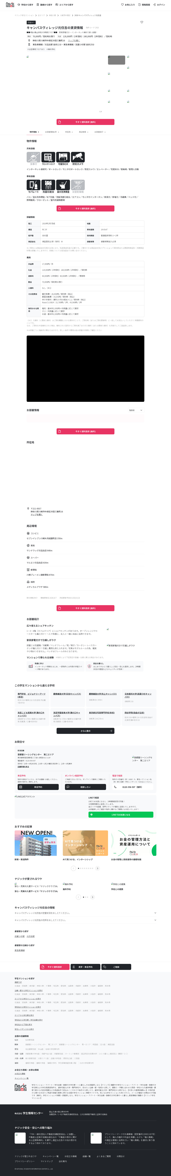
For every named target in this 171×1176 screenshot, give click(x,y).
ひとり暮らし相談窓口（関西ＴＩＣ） (114, 1053)
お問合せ (121, 1156)
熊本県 (107, 986)
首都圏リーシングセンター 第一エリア (75, 1044)
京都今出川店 (47, 1053)
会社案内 (63, 1161)
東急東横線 (20, 950)
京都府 (78, 986)
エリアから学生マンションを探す (28, 998)
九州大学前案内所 (87, 1063)
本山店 (40, 1049)
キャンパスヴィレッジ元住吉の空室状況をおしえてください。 (43, 912)
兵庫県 (85, 986)
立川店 (102, 1044)
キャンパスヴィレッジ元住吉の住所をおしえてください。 (41, 920)
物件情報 (33, 132)
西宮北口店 (67, 1058)
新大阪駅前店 (30, 1058)
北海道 (17, 986)
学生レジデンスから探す (24, 1029)
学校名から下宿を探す (23, 1024)
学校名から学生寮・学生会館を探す (29, 1020)
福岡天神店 (29, 1063)
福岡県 (100, 986)
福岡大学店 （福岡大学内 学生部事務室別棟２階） (56, 1063)
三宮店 (76, 1058)
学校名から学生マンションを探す (28, 1007)
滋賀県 (70, 986)
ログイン (161, 4)
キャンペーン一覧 (22, 1078)
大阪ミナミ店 (43, 1058)
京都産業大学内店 (32, 1053)
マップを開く (74, 40)
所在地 (67, 132)
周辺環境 (82, 132)
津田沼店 (111, 1044)
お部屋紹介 (99, 132)
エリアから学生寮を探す (24, 1015)
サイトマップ (47, 1161)
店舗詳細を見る (23, 766)
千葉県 (48, 986)
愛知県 (63, 986)
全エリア (41, 15)
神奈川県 (52, 15)
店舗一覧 (87, 1156)
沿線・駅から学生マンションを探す (29, 990)
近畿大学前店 (56, 1058)
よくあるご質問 (104, 1156)
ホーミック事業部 (72, 1053)
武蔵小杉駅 (20, 936)
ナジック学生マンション (24, 15)
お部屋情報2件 (51, 132)
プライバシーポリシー (25, 1161)
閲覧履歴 (146, 4)
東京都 (32, 986)
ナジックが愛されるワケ (26, 1156)
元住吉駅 (31, 936)
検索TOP (18, 982)
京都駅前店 (58, 1053)
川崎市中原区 (65, 15)
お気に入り (130, 4)
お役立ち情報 (20, 1073)
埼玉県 (56, 986)
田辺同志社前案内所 (89, 1053)
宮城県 (24, 986)
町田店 (95, 1044)
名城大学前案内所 (52, 1049)
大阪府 (93, 986)
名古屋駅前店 (30, 1049)
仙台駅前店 (29, 1040)
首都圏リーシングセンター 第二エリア (41, 1044)
